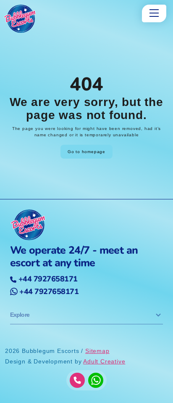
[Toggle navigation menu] (154, 13)
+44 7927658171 (47, 279)
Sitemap (97, 350)
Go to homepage (86, 151)
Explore (19, 314)
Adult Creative (104, 361)
